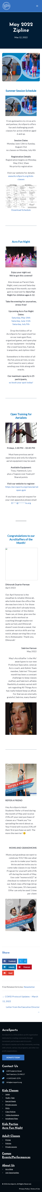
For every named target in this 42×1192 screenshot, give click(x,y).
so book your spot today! (21, 382)
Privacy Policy (24, 1189)
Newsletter (29, 987)
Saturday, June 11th (21, 321)
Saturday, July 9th (21, 324)
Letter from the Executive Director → (23, 1008)
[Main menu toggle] (37, 6)
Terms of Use (35, 1189)
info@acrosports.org (14, 1082)
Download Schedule (21, 210)
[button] (13, 1057)
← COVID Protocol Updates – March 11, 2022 (20, 997)
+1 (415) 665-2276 (13, 1078)
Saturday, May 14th (21, 317)
